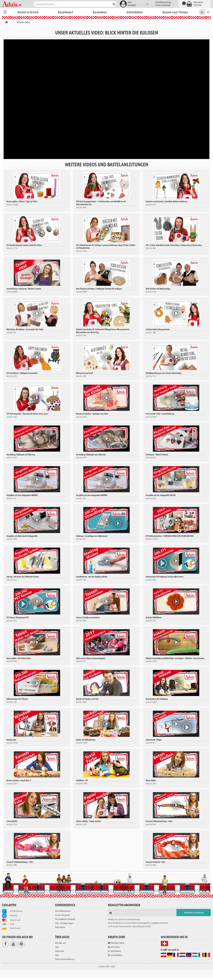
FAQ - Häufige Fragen (64, 923)
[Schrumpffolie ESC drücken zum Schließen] (37, 805)
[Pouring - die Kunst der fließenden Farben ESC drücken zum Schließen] (37, 561)
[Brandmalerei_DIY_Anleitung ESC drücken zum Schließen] (176, 683)
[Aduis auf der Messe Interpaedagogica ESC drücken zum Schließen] (106, 642)
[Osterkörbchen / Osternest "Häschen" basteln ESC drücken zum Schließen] (37, 273)
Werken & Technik (27, 12)
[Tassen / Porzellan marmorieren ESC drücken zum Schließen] (106, 601)
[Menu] (5, 12)
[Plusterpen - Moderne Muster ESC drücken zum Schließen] (176, 438)
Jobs (57, 946)
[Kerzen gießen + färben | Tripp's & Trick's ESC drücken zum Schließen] (37, 185)
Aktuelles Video (117, 942)
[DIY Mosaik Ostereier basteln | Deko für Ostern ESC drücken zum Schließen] (37, 229)
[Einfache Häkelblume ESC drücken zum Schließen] (176, 601)
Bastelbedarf (65, 12)
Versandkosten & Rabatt (65, 919)
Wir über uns (60, 942)
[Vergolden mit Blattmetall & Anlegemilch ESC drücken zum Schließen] (37, 520)
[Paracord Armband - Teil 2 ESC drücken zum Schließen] (176, 846)
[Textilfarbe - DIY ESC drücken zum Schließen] (106, 764)
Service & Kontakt (163, 5)
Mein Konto (60, 927)
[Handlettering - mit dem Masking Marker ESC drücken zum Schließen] (106, 561)
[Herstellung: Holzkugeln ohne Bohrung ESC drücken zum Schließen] (106, 438)
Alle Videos (115, 946)
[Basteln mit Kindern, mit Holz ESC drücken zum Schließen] (106, 683)
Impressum (59, 951)
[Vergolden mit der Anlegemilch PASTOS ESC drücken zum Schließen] (176, 479)
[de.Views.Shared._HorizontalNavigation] (6, 22)
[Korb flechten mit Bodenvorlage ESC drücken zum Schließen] (176, 273)
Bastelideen (100, 12)
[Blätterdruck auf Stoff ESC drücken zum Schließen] (106, 357)
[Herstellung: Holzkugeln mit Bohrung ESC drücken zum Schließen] (37, 438)
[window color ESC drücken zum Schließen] (37, 724)
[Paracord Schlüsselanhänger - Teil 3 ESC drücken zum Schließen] (37, 846)
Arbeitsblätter (134, 12)
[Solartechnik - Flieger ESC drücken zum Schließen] (176, 724)
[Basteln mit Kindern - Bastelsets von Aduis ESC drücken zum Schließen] (106, 398)
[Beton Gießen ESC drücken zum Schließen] (176, 764)
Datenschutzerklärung (64, 959)
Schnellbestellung (163, 2)
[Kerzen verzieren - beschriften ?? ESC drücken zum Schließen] (37, 764)
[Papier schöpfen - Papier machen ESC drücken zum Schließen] (106, 805)
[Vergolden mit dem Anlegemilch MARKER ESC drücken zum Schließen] (37, 479)
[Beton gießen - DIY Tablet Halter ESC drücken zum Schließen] (37, 642)
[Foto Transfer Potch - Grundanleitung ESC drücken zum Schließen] (176, 398)
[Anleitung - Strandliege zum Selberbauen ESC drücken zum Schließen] (106, 520)
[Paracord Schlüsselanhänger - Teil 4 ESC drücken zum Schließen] (176, 805)
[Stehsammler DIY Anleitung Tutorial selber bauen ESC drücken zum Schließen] (176, 561)
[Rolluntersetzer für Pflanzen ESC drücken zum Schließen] (37, 683)
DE (202, 12)
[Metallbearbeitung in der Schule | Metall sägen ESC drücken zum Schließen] (176, 357)
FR (208, 12)
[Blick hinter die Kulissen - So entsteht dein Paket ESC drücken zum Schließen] (37, 313)
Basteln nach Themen (175, 12)
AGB (57, 955)
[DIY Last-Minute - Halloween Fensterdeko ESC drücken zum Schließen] (37, 357)
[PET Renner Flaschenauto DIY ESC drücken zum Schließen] (37, 601)
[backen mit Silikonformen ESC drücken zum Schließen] (106, 724)
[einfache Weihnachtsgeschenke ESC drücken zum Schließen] (176, 313)
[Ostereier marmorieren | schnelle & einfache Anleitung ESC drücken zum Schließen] (176, 185)
